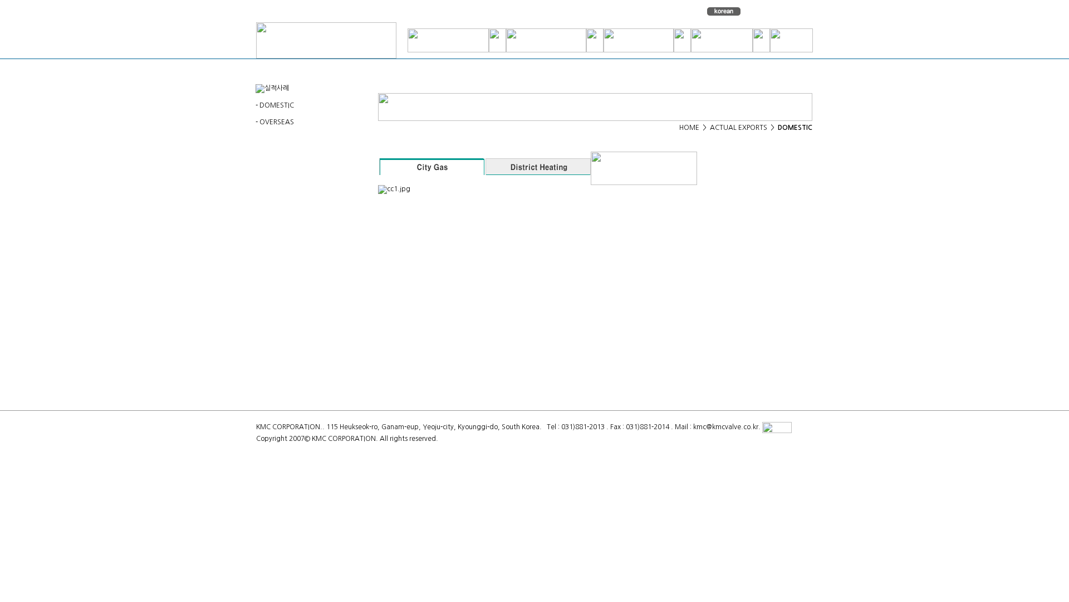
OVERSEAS (276, 122)
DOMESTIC (276, 105)
